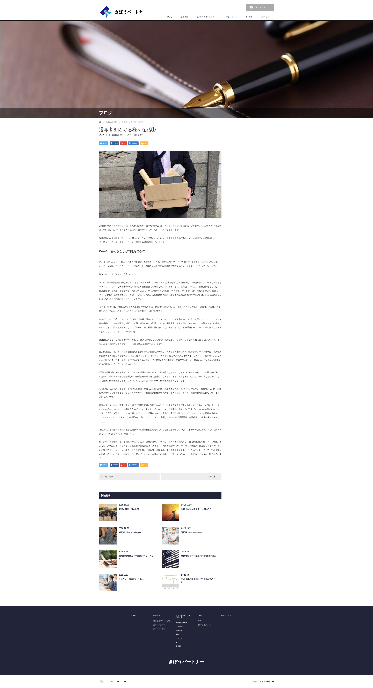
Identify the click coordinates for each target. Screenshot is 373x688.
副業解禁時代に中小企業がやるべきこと (136, 557)
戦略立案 (179, 617)
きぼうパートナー (186, 661)
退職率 (140, 135)
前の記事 (109, 476)
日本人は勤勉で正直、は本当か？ (196, 509)
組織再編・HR (117, 135)
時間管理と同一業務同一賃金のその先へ (198, 557)
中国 (177, 634)
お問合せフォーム (205, 625)
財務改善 (179, 626)
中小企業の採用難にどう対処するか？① (198, 580)
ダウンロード (231, 17)
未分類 (178, 646)
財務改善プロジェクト (162, 621)
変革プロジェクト (160, 625)
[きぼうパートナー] (123, 12)
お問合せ (265, 17)
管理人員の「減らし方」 (130, 509)
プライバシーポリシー (117, 681)
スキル (130, 135)
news (200, 615)
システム (179, 638)
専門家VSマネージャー (191, 532)
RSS (101, 681)
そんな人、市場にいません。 (132, 579)
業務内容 (185, 17)
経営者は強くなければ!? (130, 532)
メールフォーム (262, 7)
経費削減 (179, 630)
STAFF (249, 17)
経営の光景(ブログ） (207, 17)
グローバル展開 (159, 629)
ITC (177, 642)
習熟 (135, 135)
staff (199, 621)
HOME (169, 17)
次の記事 (211, 476)
